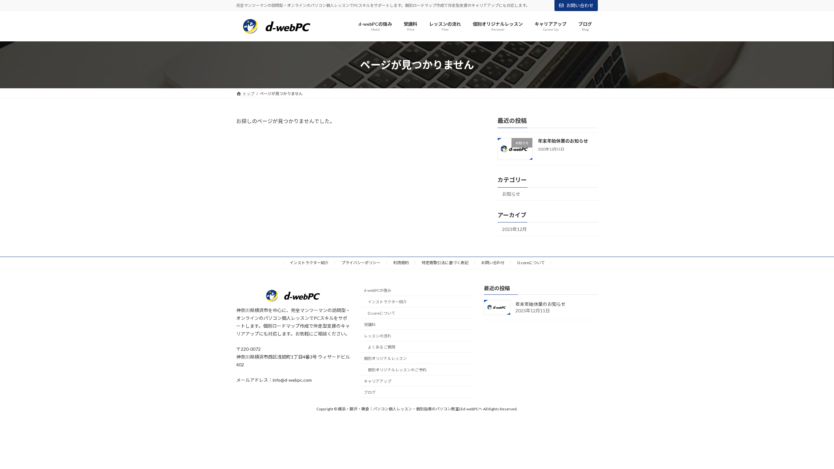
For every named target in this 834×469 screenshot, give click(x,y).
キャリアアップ (377, 381)
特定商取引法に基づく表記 (445, 262)
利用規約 (401, 262)
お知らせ (511, 194)
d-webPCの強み (377, 290)
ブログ (370, 392)
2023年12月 (514, 229)
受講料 (370, 324)
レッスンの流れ (377, 336)
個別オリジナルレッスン (385, 358)
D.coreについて (531, 262)
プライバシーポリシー (361, 262)
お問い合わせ (580, 5)
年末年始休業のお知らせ (563, 141)
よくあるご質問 (381, 347)
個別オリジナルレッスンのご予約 (397, 369)
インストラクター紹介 (309, 262)
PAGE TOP (809, 449)
